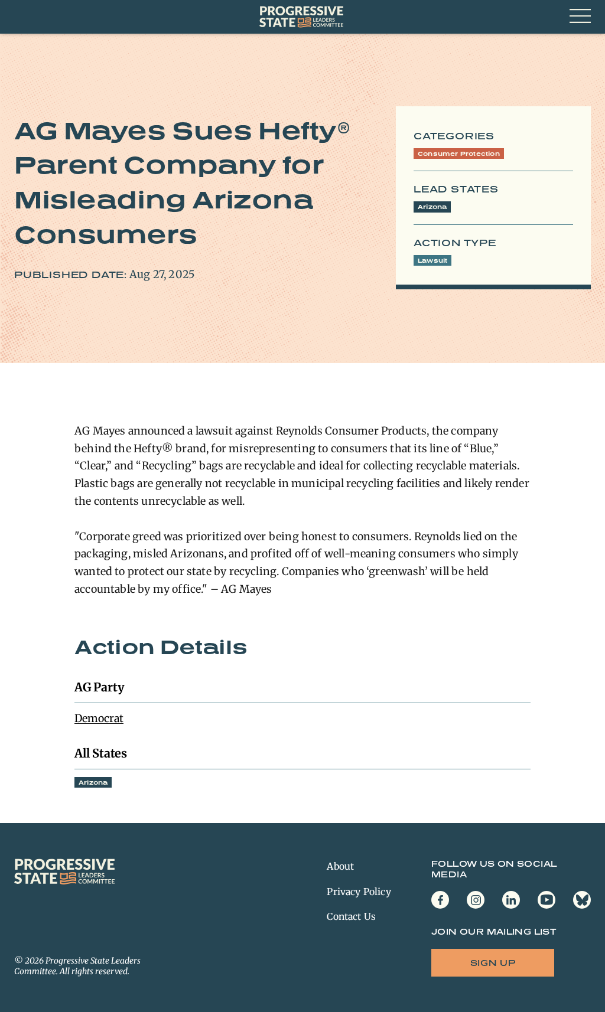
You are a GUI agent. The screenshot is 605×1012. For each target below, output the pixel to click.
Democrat (98, 718)
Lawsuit (432, 260)
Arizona (432, 206)
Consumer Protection (459, 153)
